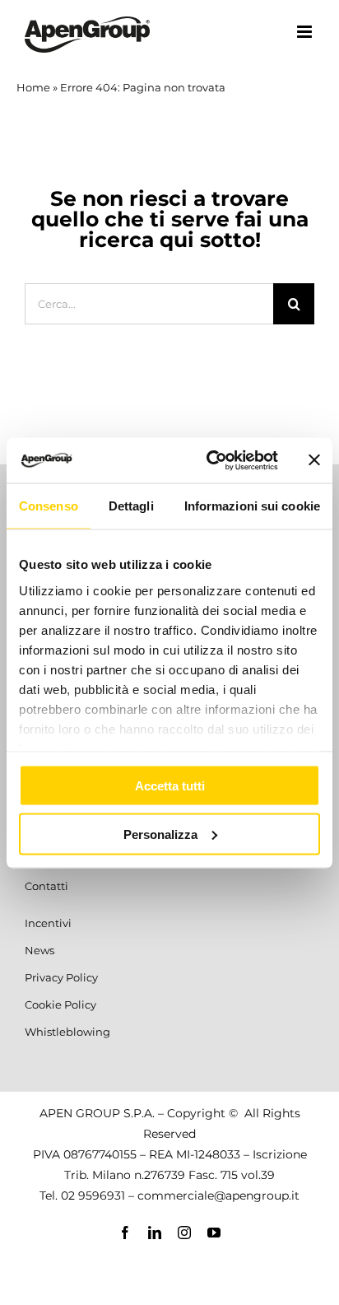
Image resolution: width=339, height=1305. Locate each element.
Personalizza (160, 834)
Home (33, 87)
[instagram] (184, 1232)
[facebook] (125, 1232)
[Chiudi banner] (314, 460)
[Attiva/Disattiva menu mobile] (305, 31)
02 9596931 (93, 1195)
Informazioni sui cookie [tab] (252, 506)
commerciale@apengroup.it (218, 1195)
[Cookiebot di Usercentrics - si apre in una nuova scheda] (210, 460)
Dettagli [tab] (131, 506)
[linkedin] (154, 1232)
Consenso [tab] (48, 506)
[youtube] (214, 1232)
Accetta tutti (170, 786)
